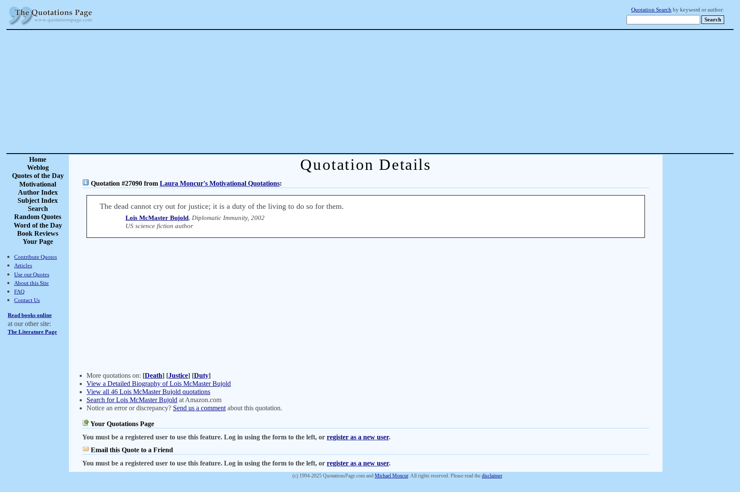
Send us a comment (199, 408)
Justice (178, 375)
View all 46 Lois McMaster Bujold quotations (148, 391)
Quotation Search (651, 10)
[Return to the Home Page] (50, 25)
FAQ (19, 291)
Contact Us (27, 300)
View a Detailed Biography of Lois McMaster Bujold (159, 383)
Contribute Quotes (35, 257)
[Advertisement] (400, 91)
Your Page (38, 241)
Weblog (38, 167)
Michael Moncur (391, 476)
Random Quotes (37, 216)
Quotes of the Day (38, 175)
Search (38, 208)
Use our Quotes (31, 274)
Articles (23, 265)
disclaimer (492, 476)
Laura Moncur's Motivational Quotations (220, 183)
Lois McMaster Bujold (156, 217)
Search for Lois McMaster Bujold (132, 399)
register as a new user (358, 437)
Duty (201, 375)
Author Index (38, 192)
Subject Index (38, 200)
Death (153, 375)
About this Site (31, 283)
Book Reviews (37, 233)
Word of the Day (38, 225)
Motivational (37, 184)
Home (37, 159)
